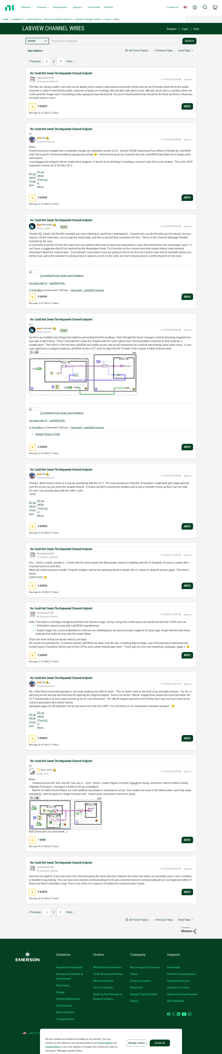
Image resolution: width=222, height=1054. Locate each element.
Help (196, 29)
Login (185, 29)
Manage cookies (137, 1043)
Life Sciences (64, 1005)
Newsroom (136, 987)
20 (39, 898)
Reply (187, 106)
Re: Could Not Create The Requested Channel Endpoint (61, 73)
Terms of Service (103, 987)
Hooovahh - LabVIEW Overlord (87, 290)
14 (39, 453)
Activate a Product (178, 987)
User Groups (34, 19)
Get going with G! (38, 283)
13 (39, 303)
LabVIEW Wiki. (57, 283)
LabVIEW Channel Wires (87, 19)
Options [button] (187, 79)
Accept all (160, 1043)
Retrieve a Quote (103, 980)
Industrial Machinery (68, 998)
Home (5, 19)
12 (39, 204)
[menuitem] (27, 8)
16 (39, 592)
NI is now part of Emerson (145, 967)
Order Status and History (108, 974)
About (134, 974)
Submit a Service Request (182, 994)
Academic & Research (69, 967)
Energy (60, 992)
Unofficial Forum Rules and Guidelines (63, 275)
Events (134, 1000)
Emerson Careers (140, 980)
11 (39, 113)
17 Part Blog (35, 290)
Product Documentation (181, 974)
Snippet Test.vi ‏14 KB (47, 434)
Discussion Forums (178, 980)
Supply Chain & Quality (144, 994)
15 (39, 533)
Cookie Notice (52, 1046)
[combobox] (115, 41)
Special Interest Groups (58, 19)
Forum (107, 19)
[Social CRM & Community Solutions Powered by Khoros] (188, 930)
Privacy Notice (104, 1042)
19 (39, 846)
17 (39, 661)
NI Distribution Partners (107, 967)
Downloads (173, 967)
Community (17, 19)
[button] (32, 106)
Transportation (65, 1019)
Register (171, 29)
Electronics (63, 985)
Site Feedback (175, 1000)
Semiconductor (65, 1012)
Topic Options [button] (34, 50)
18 (39, 744)
